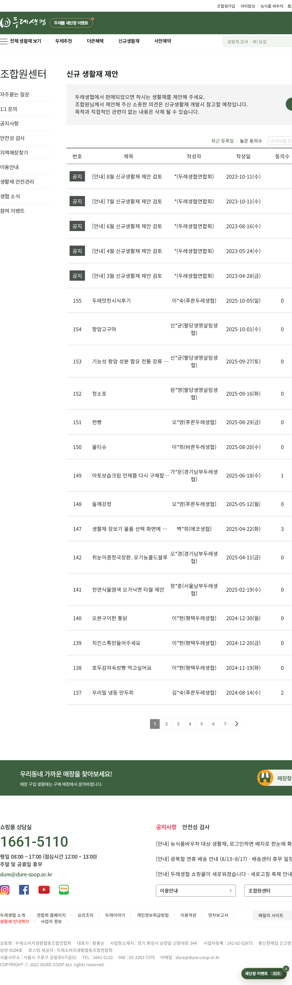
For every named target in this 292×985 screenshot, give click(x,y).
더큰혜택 (95, 41)
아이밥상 (248, 6)
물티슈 (99, 446)
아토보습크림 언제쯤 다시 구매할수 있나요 (138, 475)
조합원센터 (23, 73)
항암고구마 (104, 329)
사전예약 (162, 41)
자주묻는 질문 (14, 94)
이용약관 (188, 915)
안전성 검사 (12, 137)
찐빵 (97, 422)
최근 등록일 (222, 140)
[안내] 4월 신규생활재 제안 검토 (127, 250)
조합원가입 (226, 6)
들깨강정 (101, 503)
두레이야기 (115, 915)
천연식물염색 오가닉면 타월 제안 (128, 589)
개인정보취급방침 (153, 915)
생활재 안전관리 (17, 181)
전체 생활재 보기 (25, 41)
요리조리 (86, 915)
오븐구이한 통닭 (109, 618)
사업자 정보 (51, 921)
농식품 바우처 (272, 6)
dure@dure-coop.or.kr (26, 874)
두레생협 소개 (12, 915)
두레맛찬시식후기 (111, 300)
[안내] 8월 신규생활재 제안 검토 (127, 176)
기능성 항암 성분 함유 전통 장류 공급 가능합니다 (145, 361)
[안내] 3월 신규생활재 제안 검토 (127, 275)
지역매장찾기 (14, 152)
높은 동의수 (251, 140)
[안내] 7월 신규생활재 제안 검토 (127, 201)
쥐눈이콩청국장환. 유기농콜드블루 (130, 557)
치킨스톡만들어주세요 (116, 642)
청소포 (99, 393)
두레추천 (63, 41)
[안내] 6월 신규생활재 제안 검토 (127, 226)
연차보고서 (218, 915)
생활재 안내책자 (14, 921)
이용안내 (9, 167)
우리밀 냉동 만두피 (113, 692)
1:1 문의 (8, 108)
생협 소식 (10, 196)
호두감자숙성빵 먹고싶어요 (122, 667)
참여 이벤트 (12, 210)
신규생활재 (128, 41)
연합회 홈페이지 (51, 915)
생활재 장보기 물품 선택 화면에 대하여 (134, 528)
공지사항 (9, 123)
